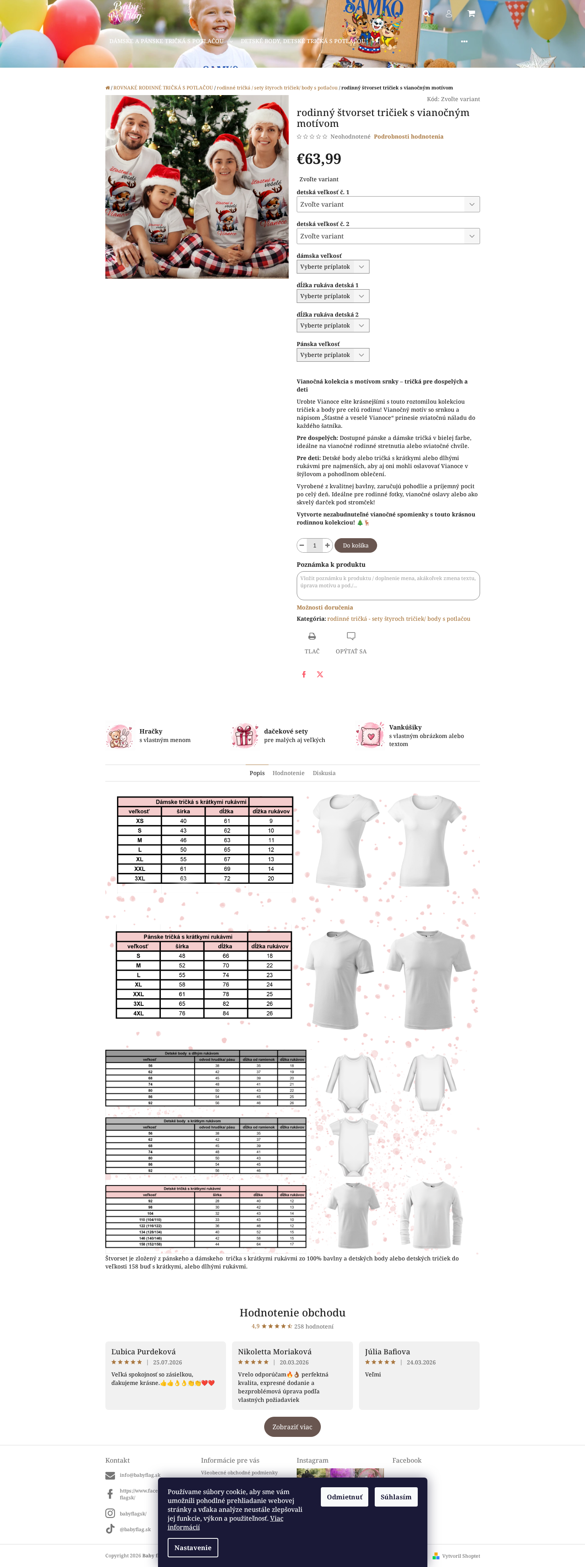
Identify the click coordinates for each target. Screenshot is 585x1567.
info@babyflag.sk (140, 1475)
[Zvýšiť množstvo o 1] (328, 545)
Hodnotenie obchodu (293, 1312)
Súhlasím (396, 1496)
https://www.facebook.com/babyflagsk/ (156, 1494)
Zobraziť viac (292, 1426)
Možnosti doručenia (325, 607)
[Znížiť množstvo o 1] (302, 545)
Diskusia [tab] (324, 773)
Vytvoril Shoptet (461, 1555)
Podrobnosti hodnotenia (408, 136)
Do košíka (356, 545)
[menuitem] (171, 41)
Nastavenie (192, 1547)
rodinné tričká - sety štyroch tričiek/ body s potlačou (398, 618)
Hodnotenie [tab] (289, 773)
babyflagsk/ (133, 1513)
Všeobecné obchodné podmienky (239, 1472)
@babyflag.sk (135, 1529)
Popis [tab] (257, 773)
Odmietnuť (344, 1496)
